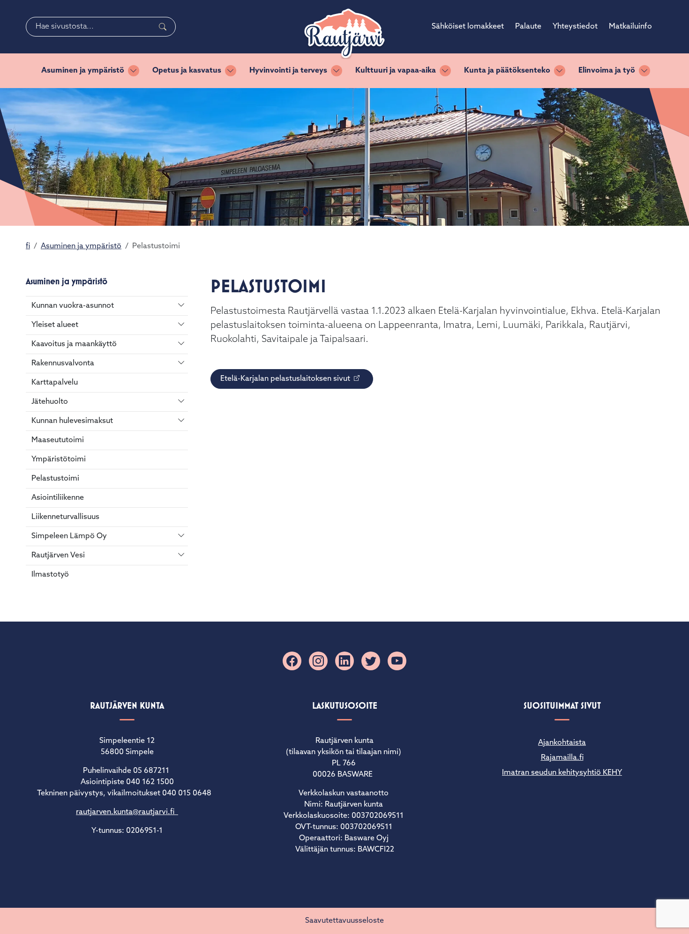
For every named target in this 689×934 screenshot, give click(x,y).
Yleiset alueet (54, 325)
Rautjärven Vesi (58, 555)
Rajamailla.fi (562, 758)
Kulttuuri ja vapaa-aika (395, 70)
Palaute (528, 26)
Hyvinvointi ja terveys (288, 70)
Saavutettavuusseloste (344, 921)
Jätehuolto (49, 402)
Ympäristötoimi (58, 459)
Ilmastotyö (50, 574)
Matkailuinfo (630, 26)
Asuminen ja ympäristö (82, 70)
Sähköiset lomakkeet (468, 26)
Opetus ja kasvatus (186, 70)
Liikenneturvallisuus (65, 517)
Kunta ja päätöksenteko (507, 70)
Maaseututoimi (57, 440)
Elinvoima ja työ (606, 70)
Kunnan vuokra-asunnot (72, 306)
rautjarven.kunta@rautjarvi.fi (127, 812)
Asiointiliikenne (57, 498)
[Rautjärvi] (344, 33)
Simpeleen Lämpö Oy (69, 536)
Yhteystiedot (575, 26)
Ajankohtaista (562, 743)
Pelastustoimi (55, 478)
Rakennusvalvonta (62, 363)
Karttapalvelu (54, 382)
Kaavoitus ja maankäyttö (74, 344)
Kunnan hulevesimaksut (72, 421)
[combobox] (101, 27)
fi (28, 246)
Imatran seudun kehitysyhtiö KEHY (562, 773)
